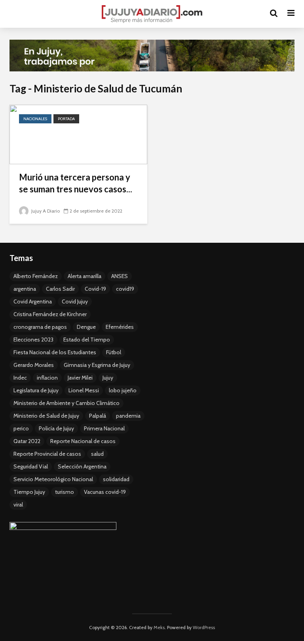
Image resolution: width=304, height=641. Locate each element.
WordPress (204, 627)
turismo (64, 491)
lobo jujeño (123, 390)
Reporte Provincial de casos (47, 453)
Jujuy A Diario (45, 211)
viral (18, 504)
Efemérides (120, 326)
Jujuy (108, 377)
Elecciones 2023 (33, 339)
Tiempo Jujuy (29, 491)
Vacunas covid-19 (105, 491)
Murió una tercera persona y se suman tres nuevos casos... (75, 183)
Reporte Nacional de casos (83, 441)
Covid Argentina (32, 301)
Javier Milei (80, 377)
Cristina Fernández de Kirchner (50, 314)
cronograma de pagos (40, 326)
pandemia (128, 415)
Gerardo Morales (33, 364)
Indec (20, 377)
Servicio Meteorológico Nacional (53, 479)
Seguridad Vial (30, 466)
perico (21, 428)
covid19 (125, 288)
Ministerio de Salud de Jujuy (46, 415)
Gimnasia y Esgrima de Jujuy (97, 364)
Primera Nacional (104, 428)
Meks (159, 627)
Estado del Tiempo (86, 339)
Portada (66, 118)
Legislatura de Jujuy (36, 390)
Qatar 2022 (26, 441)
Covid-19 (95, 288)
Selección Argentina (82, 466)
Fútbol (113, 352)
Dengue (86, 326)
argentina (24, 288)
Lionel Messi (83, 390)
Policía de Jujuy (56, 428)
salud (97, 453)
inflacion (47, 377)
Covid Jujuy (75, 301)
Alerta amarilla (84, 276)
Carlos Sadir (60, 288)
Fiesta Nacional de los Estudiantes (54, 352)
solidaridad (116, 479)
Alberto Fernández (35, 276)
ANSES (119, 276)
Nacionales (35, 118)
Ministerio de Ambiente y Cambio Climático (66, 403)
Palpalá (97, 415)
